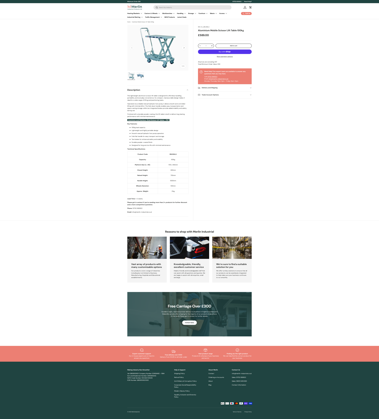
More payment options (225, 57)
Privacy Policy (248, 411)
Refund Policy (179, 377)
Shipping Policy (179, 373)
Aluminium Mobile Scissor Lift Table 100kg (143, 22)
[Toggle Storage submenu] (195, 13)
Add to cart (233, 46)
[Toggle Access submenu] (226, 13)
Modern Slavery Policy (182, 391)
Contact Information (239, 385)
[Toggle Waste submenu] (216, 13)
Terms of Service (237, 411)
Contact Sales (189, 322)
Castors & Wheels (151, 13)
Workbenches (167, 13)
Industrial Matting (133, 17)
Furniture (202, 13)
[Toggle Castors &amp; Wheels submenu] (159, 13)
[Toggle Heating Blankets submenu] (141, 13)
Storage (191, 13)
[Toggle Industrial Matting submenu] (142, 17)
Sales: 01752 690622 (239, 377)
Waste (212, 13)
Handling (180, 13)
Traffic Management (152, 17)
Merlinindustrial (136, 411)
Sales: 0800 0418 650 (239, 381)
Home (128, 22)
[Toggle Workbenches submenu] (174, 13)
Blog (209, 385)
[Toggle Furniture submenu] (207, 13)
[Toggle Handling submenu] (185, 13)
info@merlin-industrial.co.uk (218, 79)
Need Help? (248, 1)
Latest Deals (181, 17)
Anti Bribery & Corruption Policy (185, 381)
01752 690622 (237, 1)
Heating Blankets (133, 13)
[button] (250, 7)
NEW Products (169, 17)
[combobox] (192, 7)
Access (222, 13)
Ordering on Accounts (216, 377)
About (210, 381)
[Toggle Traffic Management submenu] (161, 17)
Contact (211, 373)
